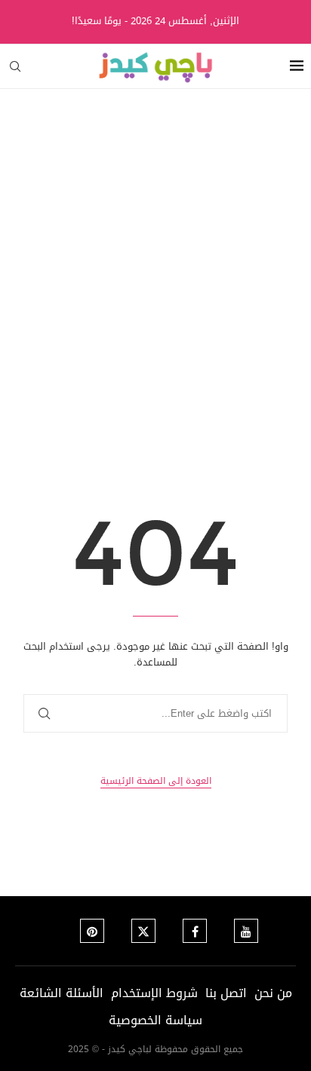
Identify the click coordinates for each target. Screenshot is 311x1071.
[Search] (15, 66)
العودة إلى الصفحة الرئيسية (155, 781)
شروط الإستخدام (154, 993)
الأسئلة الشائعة (61, 993)
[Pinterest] (92, 931)
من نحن (273, 993)
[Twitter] (143, 931)
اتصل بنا (226, 993)
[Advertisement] (155, 251)
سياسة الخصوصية (155, 1020)
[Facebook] (195, 931)
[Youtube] (246, 931)
